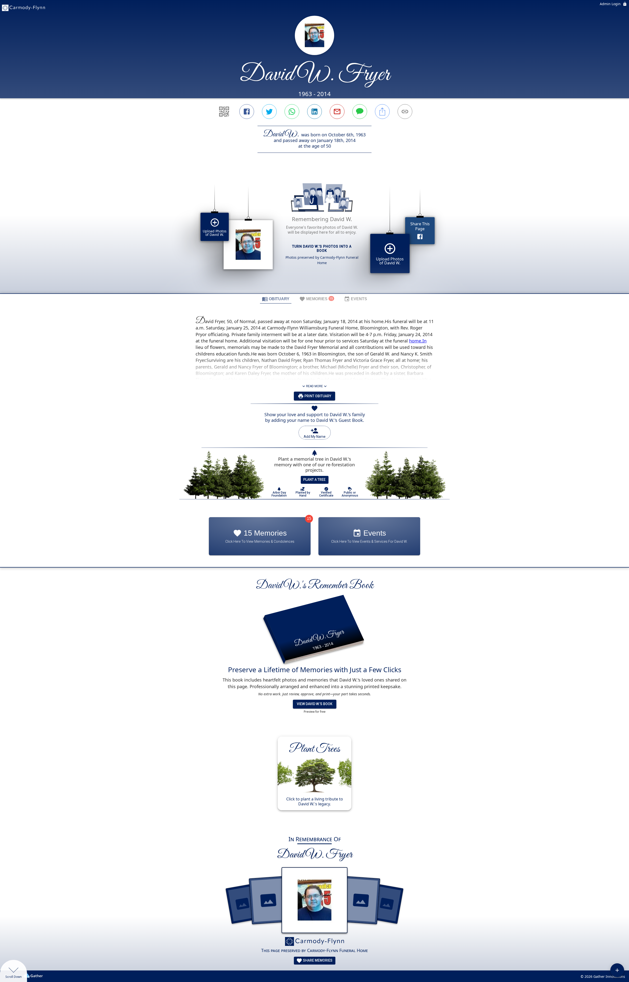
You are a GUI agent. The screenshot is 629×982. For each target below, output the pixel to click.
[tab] (275, 299)
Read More (314, 386)
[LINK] (405, 111)
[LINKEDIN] (314, 111)
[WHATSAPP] (292, 111)
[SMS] (359, 111)
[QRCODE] (224, 111)
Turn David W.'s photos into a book (322, 248)
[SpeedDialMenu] (617, 970)
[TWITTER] (269, 111)
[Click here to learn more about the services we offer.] (314, 942)
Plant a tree (314, 480)
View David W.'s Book (314, 704)
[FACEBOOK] (246, 111)
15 (309, 518)
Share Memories (317, 960)
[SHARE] (382, 111)
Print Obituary (317, 396)
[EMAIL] (337, 111)
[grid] (314, 231)
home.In (418, 341)
